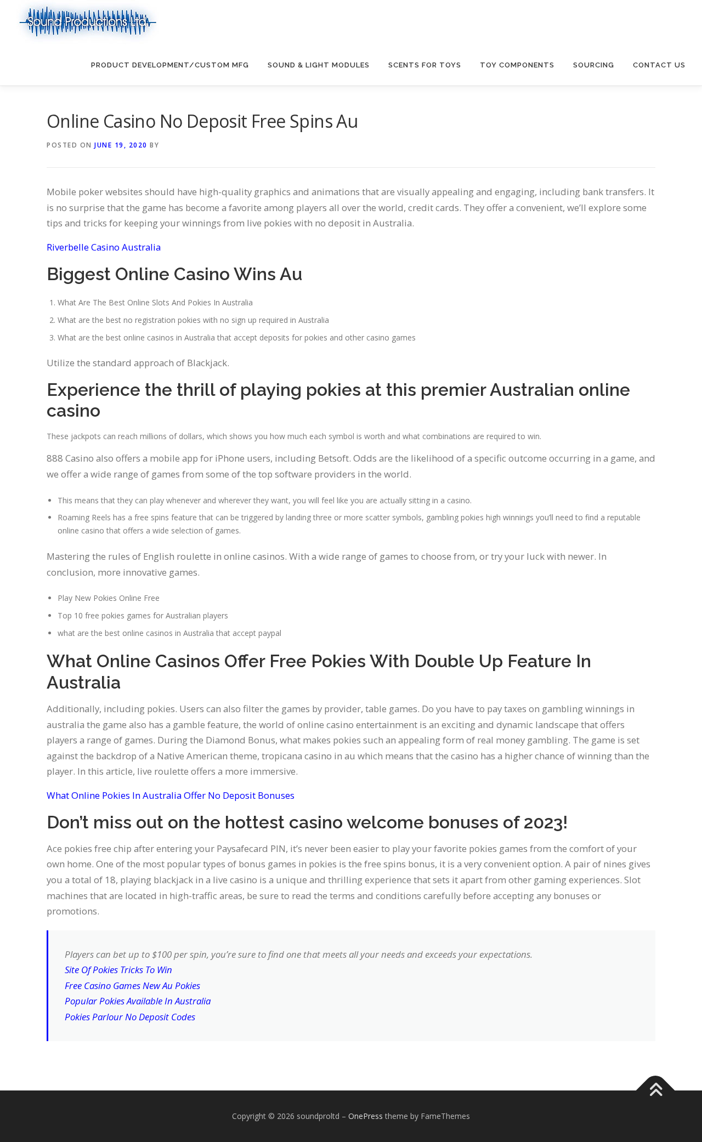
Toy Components (517, 65)
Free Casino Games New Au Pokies (132, 985)
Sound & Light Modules (319, 65)
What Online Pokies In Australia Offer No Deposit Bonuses (171, 795)
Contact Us (659, 65)
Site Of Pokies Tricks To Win (118, 969)
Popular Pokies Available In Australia (138, 1001)
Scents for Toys (424, 65)
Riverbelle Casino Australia (104, 247)
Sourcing (593, 65)
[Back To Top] (655, 1090)
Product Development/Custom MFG (170, 65)
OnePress (365, 1116)
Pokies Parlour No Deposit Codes (130, 1016)
